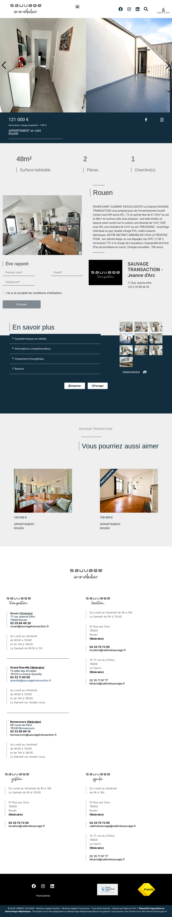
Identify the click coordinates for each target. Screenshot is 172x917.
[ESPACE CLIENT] (163, 9)
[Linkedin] (137, 9)
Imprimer (76, 385)
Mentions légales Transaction (76, 908)
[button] (77, 6)
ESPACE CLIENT (163, 13)
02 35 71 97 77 (99, 680)
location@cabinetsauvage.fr (108, 650)
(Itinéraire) (97, 638)
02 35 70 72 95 (100, 822)
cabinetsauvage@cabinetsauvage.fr (113, 826)
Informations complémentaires (33, 348)
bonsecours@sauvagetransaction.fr (33, 734)
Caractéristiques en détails (31, 338)
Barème (19, 368)
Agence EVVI (130, 908)
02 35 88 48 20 (20, 623)
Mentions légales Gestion (48, 908)
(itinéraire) (26, 613)
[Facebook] (121, 9)
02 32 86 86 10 (20, 731)
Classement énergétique (29, 358)
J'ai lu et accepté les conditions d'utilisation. (34, 293)
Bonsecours (25, 721)
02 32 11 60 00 (20, 677)
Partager (99, 385)
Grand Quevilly (27, 667)
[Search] (146, 9)
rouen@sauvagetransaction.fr (29, 626)
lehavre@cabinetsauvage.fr (107, 683)
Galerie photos (131, 372)
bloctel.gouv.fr (160, 911)
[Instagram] (129, 9)
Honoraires (43, 895)
